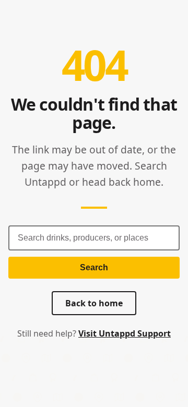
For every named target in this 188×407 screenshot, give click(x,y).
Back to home (94, 303)
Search (94, 267)
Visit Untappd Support (124, 333)
